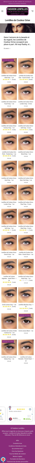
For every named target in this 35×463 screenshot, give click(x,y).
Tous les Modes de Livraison (17, 454)
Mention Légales (17, 456)
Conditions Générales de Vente (17, 446)
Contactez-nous (17, 443)
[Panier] (32, 11)
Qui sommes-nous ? (17, 448)
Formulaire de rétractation (17, 459)
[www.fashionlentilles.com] (17, 11)
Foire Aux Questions (17, 451)
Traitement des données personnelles (17, 461)
